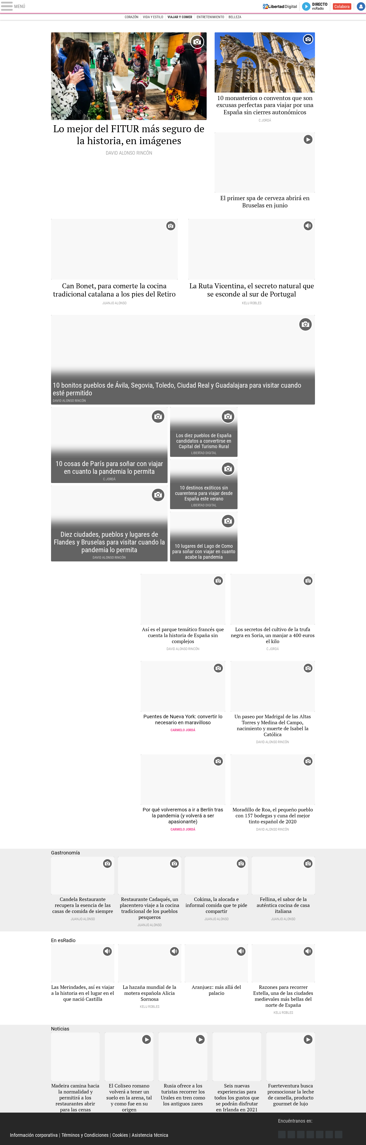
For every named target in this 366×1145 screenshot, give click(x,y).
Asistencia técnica (150, 1135)
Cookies (120, 1135)
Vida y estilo (153, 17)
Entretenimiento (210, 17)
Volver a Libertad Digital (280, 6)
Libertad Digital (144, 1123)
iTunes (338, 1134)
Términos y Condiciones (85, 1135)
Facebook (282, 1134)
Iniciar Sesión (361, 6)
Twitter (291, 1134)
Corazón (131, 17)
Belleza (235, 17)
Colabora (342, 6)
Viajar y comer (180, 17)
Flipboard (319, 1134)
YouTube (310, 1134)
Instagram (301, 1134)
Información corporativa (34, 1135)
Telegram (329, 1134)
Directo (319, 6)
